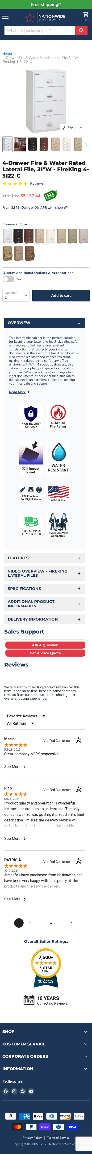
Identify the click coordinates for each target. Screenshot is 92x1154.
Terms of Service (58, 1138)
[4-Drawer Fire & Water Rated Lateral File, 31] (8, 144)
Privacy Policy (32, 1138)
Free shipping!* (46, 4)
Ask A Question (45, 645)
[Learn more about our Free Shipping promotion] (50, 196)
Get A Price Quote (45, 653)
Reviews (37, 184)
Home (7, 54)
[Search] (81, 30)
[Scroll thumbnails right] (85, 144)
